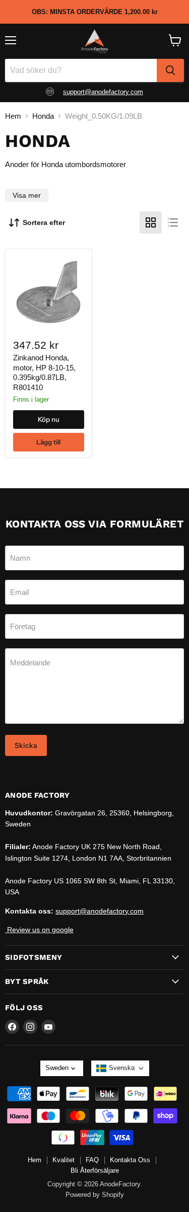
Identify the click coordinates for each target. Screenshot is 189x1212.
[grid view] (151, 222)
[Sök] (170, 70)
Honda (43, 116)
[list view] (173, 222)
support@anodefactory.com (103, 92)
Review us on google (39, 930)
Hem (13, 116)
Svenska (122, 1068)
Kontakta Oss (130, 1160)
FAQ (92, 1160)
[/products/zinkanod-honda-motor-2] (48, 292)
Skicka (26, 745)
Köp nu (48, 419)
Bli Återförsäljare (95, 1170)
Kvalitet (63, 1160)
